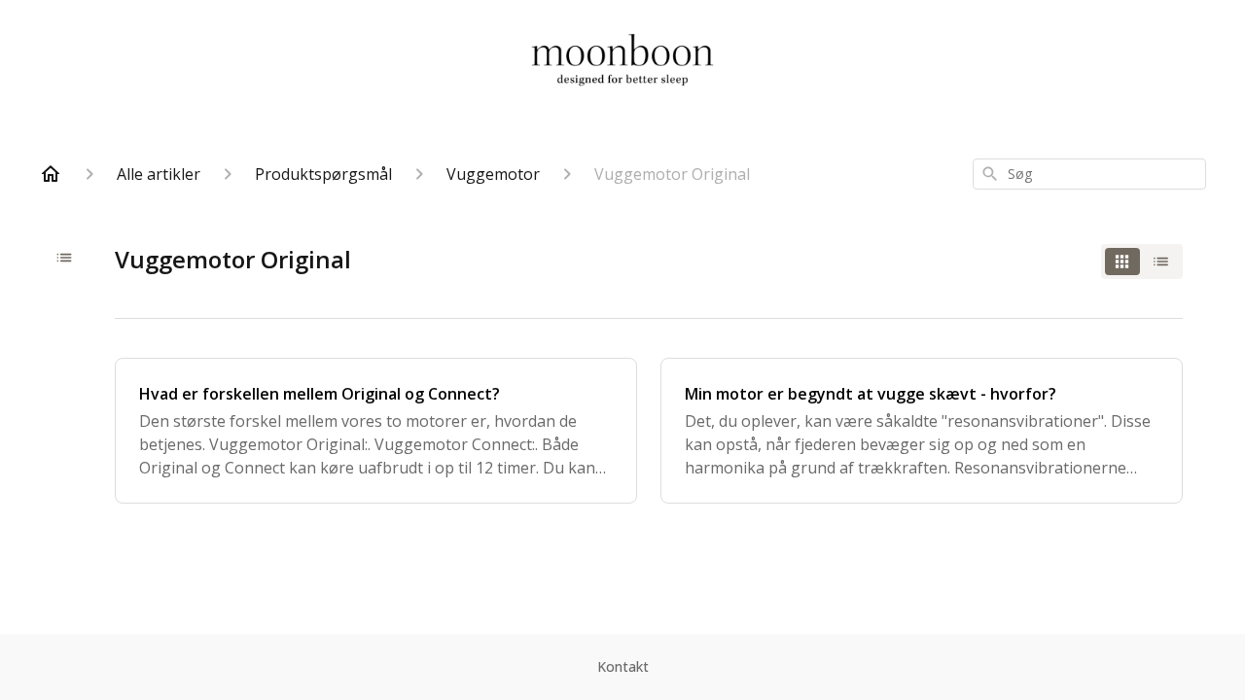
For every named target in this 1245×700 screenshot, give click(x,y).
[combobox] (1089, 174)
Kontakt (623, 666)
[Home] (50, 174)
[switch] (1142, 261)
